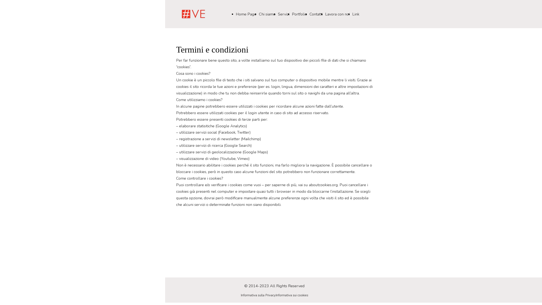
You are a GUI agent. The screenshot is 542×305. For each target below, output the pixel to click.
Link (355, 14)
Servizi (283, 14)
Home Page (246, 14)
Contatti (316, 14)
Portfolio (299, 14)
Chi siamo (267, 14)
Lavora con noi (337, 14)
